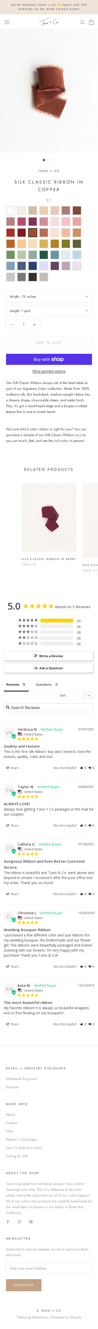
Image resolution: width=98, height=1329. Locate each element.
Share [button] (14, 768)
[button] (83, 768)
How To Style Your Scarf (24, 1147)
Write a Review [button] (51, 656)
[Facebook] (8, 1221)
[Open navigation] (7, 22)
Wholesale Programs (21, 1078)
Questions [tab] (44, 684)
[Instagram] (19, 1221)
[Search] (82, 22)
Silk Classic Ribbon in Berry (49, 559)
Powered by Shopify (66, 1317)
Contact (11, 1122)
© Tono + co (49, 1311)
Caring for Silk (17, 1156)
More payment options (49, 370)
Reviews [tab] (12, 684)
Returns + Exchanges (21, 1139)
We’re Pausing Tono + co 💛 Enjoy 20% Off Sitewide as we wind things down (49, 7)
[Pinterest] (31, 1221)
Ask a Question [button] (51, 668)
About (10, 1114)
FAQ (9, 1131)
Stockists (12, 1087)
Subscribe (23, 1285)
